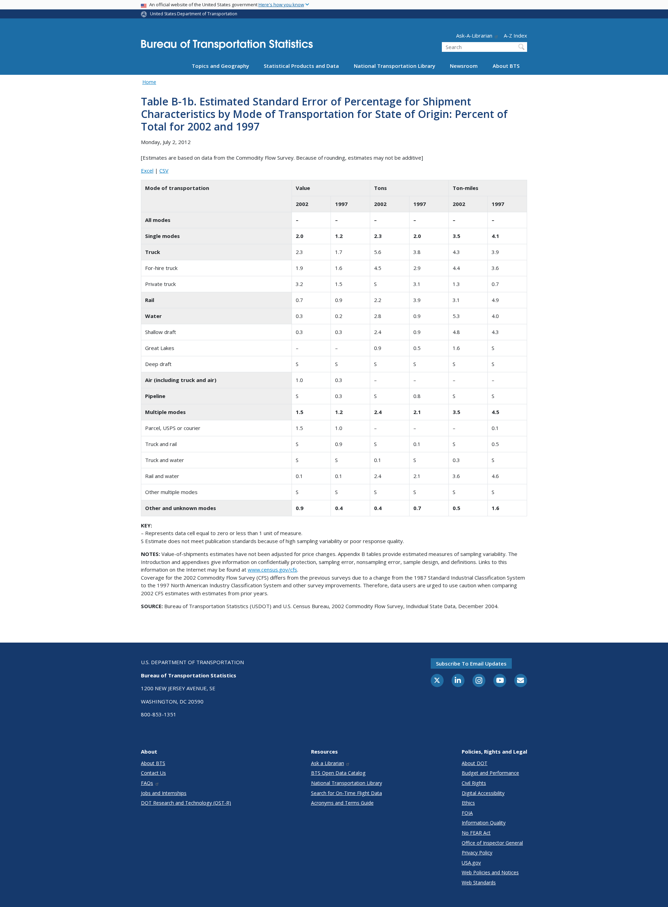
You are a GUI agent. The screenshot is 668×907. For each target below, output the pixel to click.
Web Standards (479, 882)
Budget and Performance (490, 773)
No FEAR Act (476, 832)
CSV (163, 170)
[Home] (227, 46)
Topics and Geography (220, 65)
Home (149, 82)
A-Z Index (515, 35)
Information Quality (484, 822)
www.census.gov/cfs (272, 569)
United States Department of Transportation (193, 14)
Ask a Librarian (327, 763)
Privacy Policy (477, 852)
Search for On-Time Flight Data (346, 793)
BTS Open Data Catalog (338, 773)
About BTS (506, 65)
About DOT (474, 763)
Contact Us (153, 773)
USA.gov (471, 862)
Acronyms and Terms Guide (342, 802)
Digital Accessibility (483, 793)
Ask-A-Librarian (474, 35)
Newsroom (464, 65)
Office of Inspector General (492, 843)
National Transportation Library (394, 65)
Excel (147, 170)
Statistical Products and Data (301, 65)
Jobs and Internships (163, 793)
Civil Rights (474, 783)
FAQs (147, 783)
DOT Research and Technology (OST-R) (186, 802)
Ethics (468, 802)
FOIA (467, 813)
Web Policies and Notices (490, 872)
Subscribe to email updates (471, 663)
